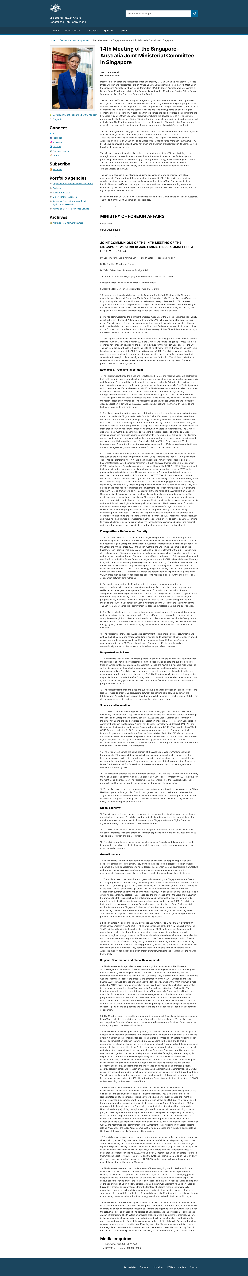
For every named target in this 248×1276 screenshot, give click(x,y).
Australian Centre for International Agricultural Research (69, 203)
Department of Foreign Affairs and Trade (73, 183)
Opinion (123, 30)
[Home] (86, 7)
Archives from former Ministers (68, 223)
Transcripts (92, 30)
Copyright (145, 1267)
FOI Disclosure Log (176, 1267)
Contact (57, 155)
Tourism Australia (61, 192)
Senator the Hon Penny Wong (74, 40)
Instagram (57, 142)
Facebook (57, 137)
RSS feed (57, 169)
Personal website (61, 151)
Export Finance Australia (65, 197)
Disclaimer (158, 1267)
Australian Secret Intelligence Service (71, 208)
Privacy (193, 1267)
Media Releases (72, 30)
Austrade (57, 188)
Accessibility (130, 1267)
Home (56, 30)
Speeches (108, 30)
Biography (58, 119)
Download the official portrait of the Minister (75, 115)
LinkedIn (57, 146)
